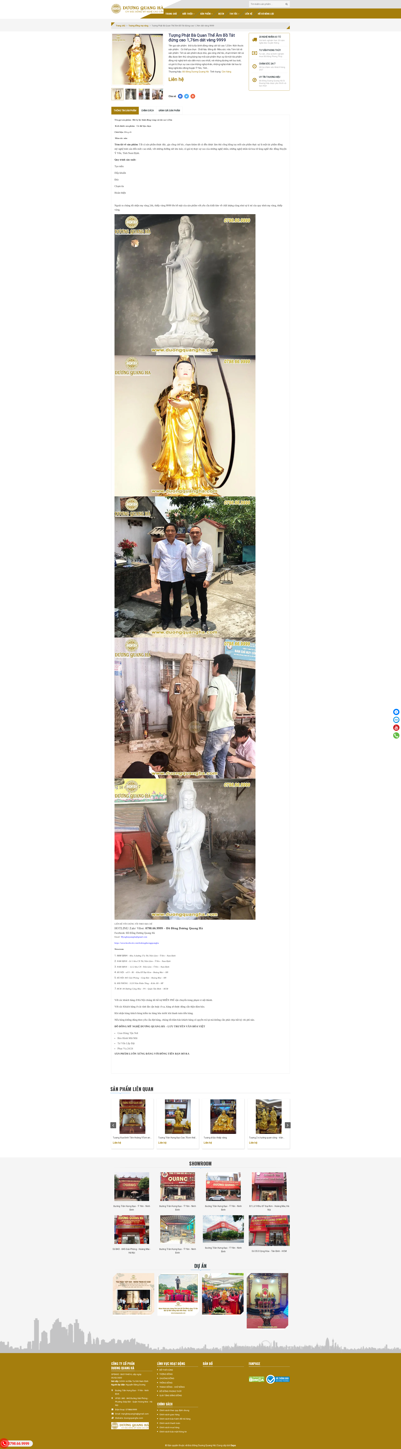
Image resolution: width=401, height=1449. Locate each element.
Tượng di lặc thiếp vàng (215, 1137)
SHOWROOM (200, 1163)
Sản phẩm (205, 13)
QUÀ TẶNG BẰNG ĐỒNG (170, 1395)
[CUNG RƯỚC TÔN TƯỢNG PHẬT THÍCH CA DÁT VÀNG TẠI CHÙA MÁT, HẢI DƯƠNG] (223, 1294)
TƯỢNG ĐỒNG (166, 1374)
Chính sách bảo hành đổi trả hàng (175, 1419)
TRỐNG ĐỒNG (166, 1383)
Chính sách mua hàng (169, 1427)
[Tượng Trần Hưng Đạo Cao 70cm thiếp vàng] (178, 1117)
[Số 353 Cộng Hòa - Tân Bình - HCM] (269, 1230)
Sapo (233, 1445)
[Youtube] (396, 727)
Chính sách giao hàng (169, 1414)
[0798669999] (396, 735)
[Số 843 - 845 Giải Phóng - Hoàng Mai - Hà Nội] (131, 1229)
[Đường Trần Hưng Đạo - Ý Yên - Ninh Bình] (131, 1186)
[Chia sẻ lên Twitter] (186, 96)
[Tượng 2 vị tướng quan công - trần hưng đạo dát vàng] (268, 1117)
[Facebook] (396, 712)
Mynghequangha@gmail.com (134, 937)
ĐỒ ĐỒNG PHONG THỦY (170, 1391)
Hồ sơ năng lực (266, 13)
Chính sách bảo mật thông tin (173, 1431)
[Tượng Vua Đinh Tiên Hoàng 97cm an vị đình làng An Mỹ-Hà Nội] (132, 1117)
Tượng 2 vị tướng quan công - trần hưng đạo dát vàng (266, 1137)
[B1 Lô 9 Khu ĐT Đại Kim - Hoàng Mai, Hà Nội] (269, 1186)
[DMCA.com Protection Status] (256, 1379)
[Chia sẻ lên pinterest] (192, 96)
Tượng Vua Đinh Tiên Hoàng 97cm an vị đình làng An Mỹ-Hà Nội (131, 1137)
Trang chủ (171, 13)
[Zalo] (396, 720)
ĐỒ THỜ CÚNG (166, 1370)
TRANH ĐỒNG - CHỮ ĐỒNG (172, 1387)
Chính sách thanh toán (169, 1423)
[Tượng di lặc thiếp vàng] (223, 1117)
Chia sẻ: (172, 96)
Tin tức (233, 13)
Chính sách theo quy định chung (174, 1410)
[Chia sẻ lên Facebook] (180, 96)
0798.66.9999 (18, 1444)
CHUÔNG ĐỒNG (166, 1378)
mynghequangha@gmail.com (135, 1414)
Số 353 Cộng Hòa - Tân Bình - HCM (269, 1251)
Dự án (221, 13)
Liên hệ (248, 13)
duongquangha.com (133, 1418)
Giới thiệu (187, 13)
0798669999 (131, 1409)
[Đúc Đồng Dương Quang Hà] (137, 9)
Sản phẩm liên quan (131, 1088)
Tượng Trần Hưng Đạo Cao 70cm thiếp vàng (177, 1137)
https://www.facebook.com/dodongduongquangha (137, 943)
